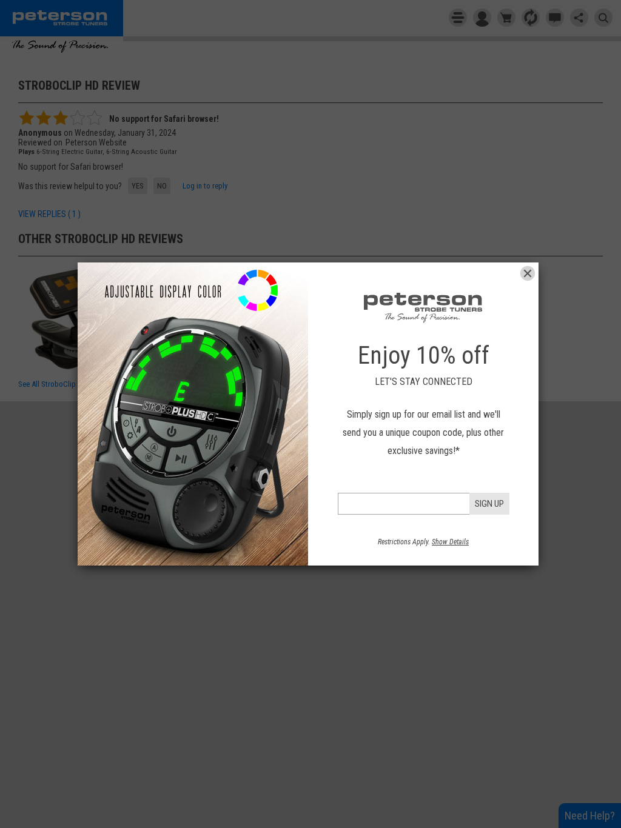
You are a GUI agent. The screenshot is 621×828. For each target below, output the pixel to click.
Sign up (489, 503)
